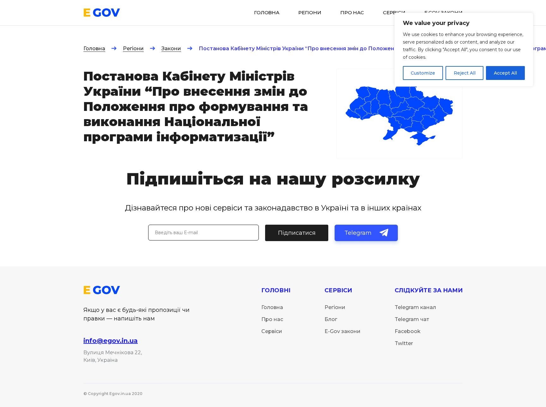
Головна (94, 49)
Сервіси (271, 331)
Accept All (505, 73)
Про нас (352, 12)
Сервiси (394, 12)
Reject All (465, 73)
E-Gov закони (343, 331)
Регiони (309, 12)
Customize (423, 73)
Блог (331, 319)
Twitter (404, 343)
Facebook (408, 331)
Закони (171, 49)
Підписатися (297, 232)
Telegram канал (415, 307)
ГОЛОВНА (266, 12)
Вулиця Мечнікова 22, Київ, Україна (112, 356)
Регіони (133, 49)
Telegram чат (412, 319)
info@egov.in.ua (110, 340)
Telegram (358, 232)
